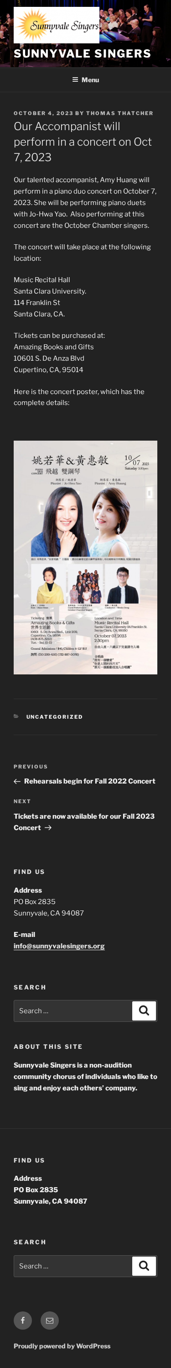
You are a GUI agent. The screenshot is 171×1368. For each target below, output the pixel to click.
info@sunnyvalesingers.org (59, 946)
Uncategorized (54, 717)
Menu (90, 80)
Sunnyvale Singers (83, 53)
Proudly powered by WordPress (62, 1346)
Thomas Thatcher (120, 113)
